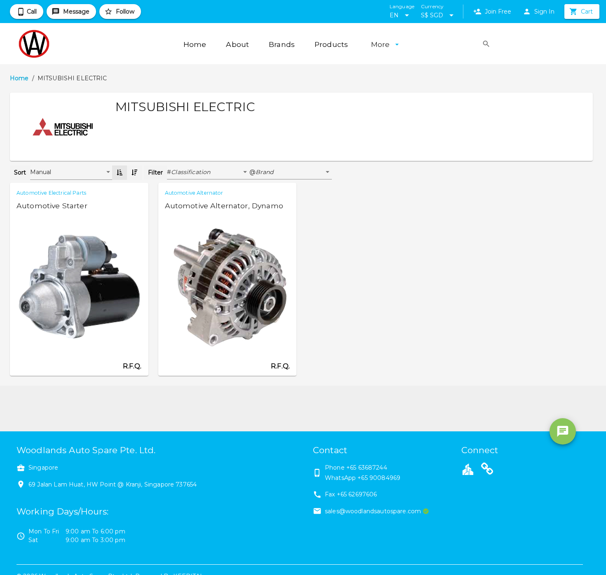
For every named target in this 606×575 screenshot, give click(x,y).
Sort (20, 172)
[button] (210, 172)
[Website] (487, 470)
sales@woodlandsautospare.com (373, 511)
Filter (155, 172)
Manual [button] (41, 172)
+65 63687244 (366, 467)
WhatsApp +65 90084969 (362, 478)
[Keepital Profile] (467, 469)
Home (19, 78)
